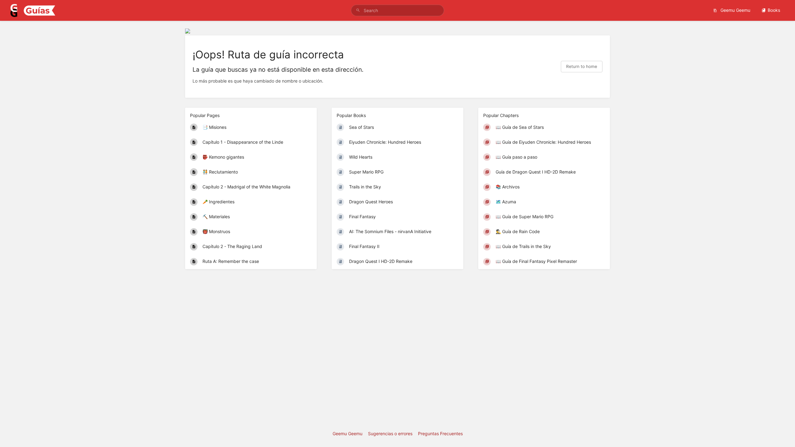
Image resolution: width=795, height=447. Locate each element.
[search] (397, 10)
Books (774, 10)
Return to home (581, 66)
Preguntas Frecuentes (440, 433)
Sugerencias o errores (390, 433)
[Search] (358, 10)
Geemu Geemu (734, 10)
